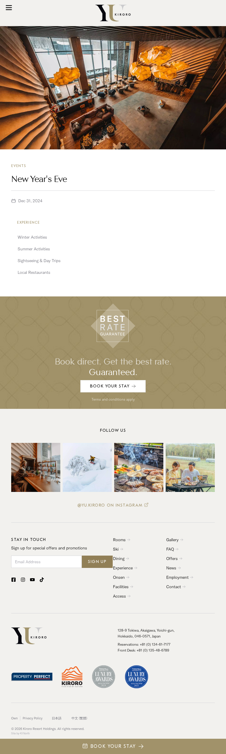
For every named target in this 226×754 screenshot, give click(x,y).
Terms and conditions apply (113, 399)
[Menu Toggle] (9, 8)
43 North (25, 733)
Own (14, 718)
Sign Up (97, 561)
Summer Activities (34, 249)
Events (18, 166)
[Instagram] (23, 579)
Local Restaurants (34, 272)
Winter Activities (32, 237)
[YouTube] (32, 579)
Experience (28, 222)
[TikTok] (41, 579)
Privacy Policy (32, 718)
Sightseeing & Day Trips (39, 260)
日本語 (57, 718)
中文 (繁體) (79, 718)
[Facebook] (13, 579)
